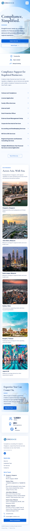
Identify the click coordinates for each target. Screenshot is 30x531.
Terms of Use (12, 528)
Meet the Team (9, 408)
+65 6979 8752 (9, 513)
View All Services (14, 155)
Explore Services (14, 41)
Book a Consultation (15, 520)
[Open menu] (27, 3)
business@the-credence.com (13, 516)
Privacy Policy (4, 528)
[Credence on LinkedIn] (5, 453)
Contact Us (6, 467)
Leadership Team (8, 463)
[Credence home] (8, 3)
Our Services (7, 465)
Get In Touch (14, 45)
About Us (6, 461)
